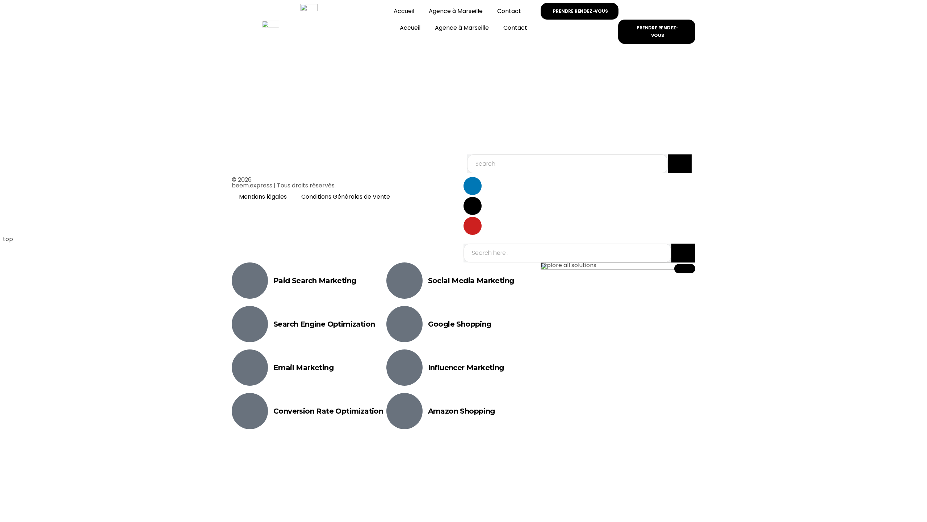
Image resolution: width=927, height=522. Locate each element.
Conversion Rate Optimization (328, 411)
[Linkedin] (473, 186)
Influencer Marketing (466, 367)
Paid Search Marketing (314, 280)
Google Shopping (459, 324)
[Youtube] (473, 226)
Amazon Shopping (461, 411)
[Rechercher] (680, 163)
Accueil (404, 11)
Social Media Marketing (471, 280)
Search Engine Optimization (324, 324)
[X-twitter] (473, 206)
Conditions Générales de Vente (345, 196)
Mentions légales (263, 196)
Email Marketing (303, 367)
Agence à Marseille (456, 11)
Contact (509, 11)
